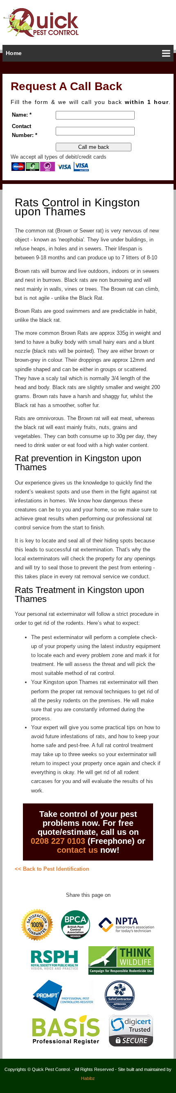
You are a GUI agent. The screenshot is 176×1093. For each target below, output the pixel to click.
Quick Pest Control (48, 22)
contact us (77, 849)
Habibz (88, 1078)
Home (14, 53)
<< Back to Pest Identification (52, 869)
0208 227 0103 (58, 840)
